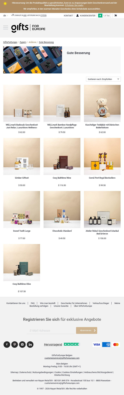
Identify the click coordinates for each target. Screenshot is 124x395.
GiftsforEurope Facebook (7, 344)
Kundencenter (87, 16)
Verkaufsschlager (101, 303)
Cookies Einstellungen (72, 372)
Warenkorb (115, 15)
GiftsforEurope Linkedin (30, 344)
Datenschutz (25, 372)
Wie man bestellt (47, 303)
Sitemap (14, 372)
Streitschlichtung (62, 375)
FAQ (33, 303)
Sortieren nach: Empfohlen (100, 79)
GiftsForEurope (10, 42)
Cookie (58, 372)
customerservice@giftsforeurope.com (62, 358)
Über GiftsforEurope (83, 306)
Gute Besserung (46, 42)
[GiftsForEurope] (5, 27)
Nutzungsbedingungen (43, 372)
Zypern (43, 15)
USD (24, 15)
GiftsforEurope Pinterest (14, 344)
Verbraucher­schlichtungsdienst (98, 372)
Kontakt (68, 16)
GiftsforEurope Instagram (22, 344)
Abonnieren (85, 330)
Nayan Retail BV (45, 380)
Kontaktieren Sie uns (15, 303)
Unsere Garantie (61, 306)
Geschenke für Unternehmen (74, 303)
